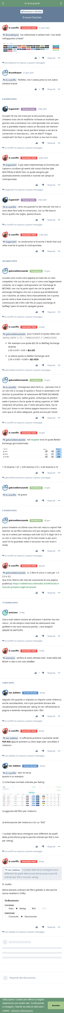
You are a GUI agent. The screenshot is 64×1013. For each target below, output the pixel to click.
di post (31, 3)
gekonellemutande (15, 334)
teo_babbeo (12, 738)
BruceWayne (12, 34)
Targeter (35, 439)
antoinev (10, 658)
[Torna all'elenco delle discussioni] (3, 3)
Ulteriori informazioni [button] (22, 1010)
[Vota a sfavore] (43, 58)
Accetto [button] (56, 1005)
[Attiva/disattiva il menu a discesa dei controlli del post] (59, 58)
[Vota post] (36, 58)
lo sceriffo (11, 79)
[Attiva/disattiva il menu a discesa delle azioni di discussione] (61, 3)
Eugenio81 (11, 165)
